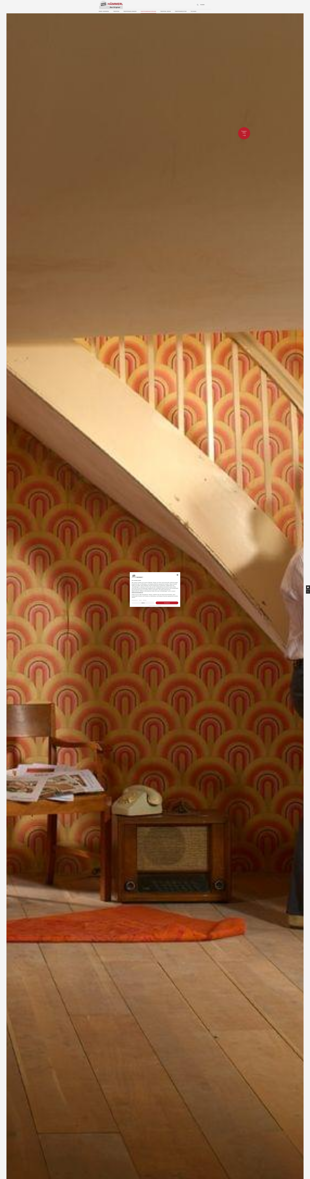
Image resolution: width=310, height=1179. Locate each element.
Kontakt (202, 4)
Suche (197, 5)
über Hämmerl (104, 11)
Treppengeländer (130, 11)
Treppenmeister (181, 11)
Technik (193, 11)
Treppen (116, 11)
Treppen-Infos (244, 132)
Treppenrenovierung (148, 11)
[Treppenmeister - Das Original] (111, 5)
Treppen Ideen (165, 11)
